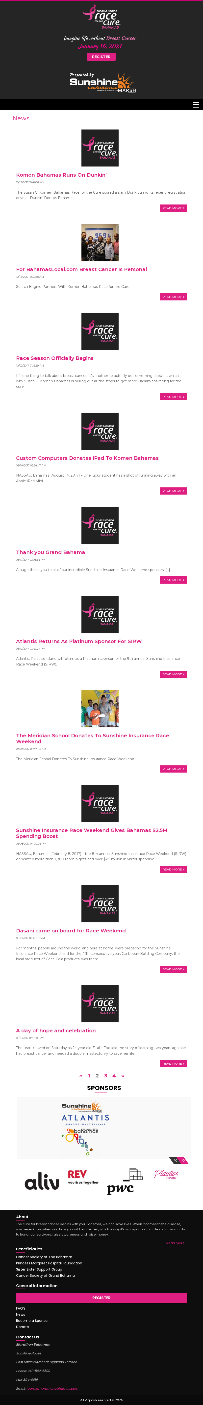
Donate (22, 1326)
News (20, 1314)
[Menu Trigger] (196, 104)
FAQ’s (20, 1308)
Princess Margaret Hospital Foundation (49, 1263)
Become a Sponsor (32, 1320)
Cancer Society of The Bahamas (44, 1257)
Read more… (176, 1243)
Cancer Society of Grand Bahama (45, 1275)
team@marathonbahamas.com (52, 1388)
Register (101, 57)
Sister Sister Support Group (39, 1269)
